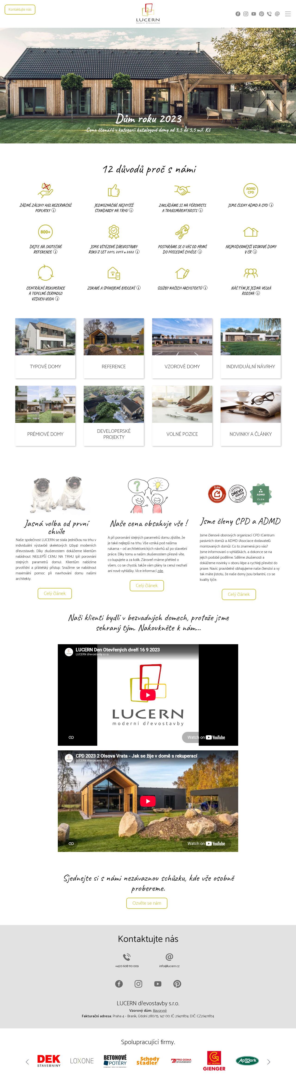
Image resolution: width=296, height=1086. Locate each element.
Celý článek (55, 593)
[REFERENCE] (114, 318)
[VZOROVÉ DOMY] (182, 318)
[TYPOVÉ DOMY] (46, 318)
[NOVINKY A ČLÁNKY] (250, 385)
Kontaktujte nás (20, 9)
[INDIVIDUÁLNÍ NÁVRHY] (250, 318)
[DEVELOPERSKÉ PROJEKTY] (114, 385)
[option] (148, 85)
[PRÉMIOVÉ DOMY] (46, 385)
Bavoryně (160, 1011)
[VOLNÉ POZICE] (182, 385)
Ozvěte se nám (147, 903)
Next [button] (284, 85)
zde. (160, 571)
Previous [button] (9, 85)
